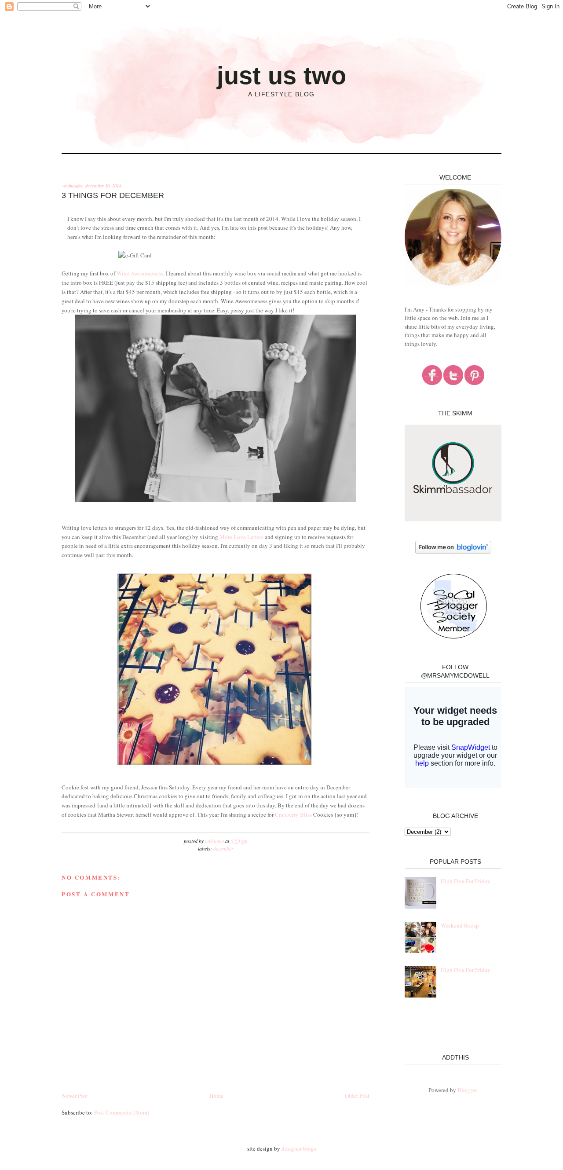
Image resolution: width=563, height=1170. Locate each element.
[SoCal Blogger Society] (453, 637)
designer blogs (299, 1148)
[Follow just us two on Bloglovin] (453, 551)
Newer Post (75, 1096)
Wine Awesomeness (140, 273)
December (223, 848)
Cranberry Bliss (293, 814)
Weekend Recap (460, 925)
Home (216, 1096)
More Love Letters (241, 537)
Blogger (466, 1090)
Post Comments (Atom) (121, 1112)
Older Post (357, 1096)
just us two (281, 75)
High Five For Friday (465, 881)
